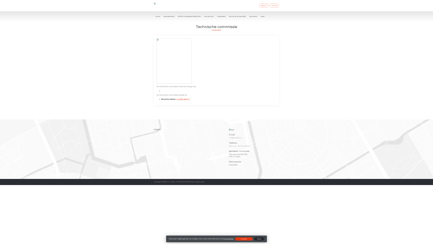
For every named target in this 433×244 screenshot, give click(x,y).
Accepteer (244, 239)
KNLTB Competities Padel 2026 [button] (189, 16)
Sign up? (264, 5)
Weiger (259, 239)
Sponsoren (253, 16)
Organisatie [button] (221, 16)
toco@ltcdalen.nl (183, 99)
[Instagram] (252, 5)
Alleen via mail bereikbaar (239, 146)
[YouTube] (256, 5)
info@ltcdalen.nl (235, 138)
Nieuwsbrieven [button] (169, 16)
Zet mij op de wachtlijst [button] (237, 16)
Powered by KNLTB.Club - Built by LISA (190, 182)
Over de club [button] (209, 16)
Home (158, 16)
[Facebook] (249, 5)
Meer (263, 16)
